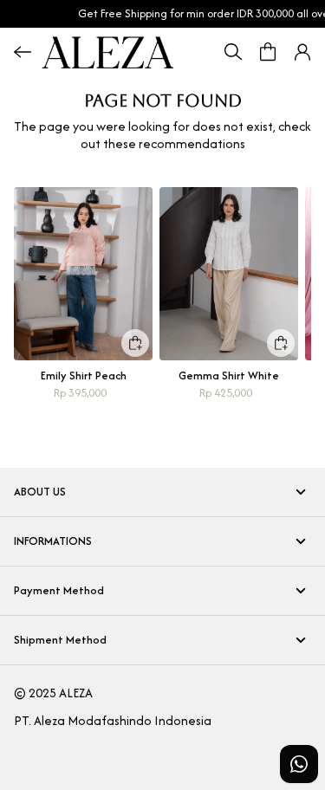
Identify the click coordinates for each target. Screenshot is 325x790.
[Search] (233, 52)
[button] (302, 52)
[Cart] (267, 52)
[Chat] (299, 764)
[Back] (22, 52)
